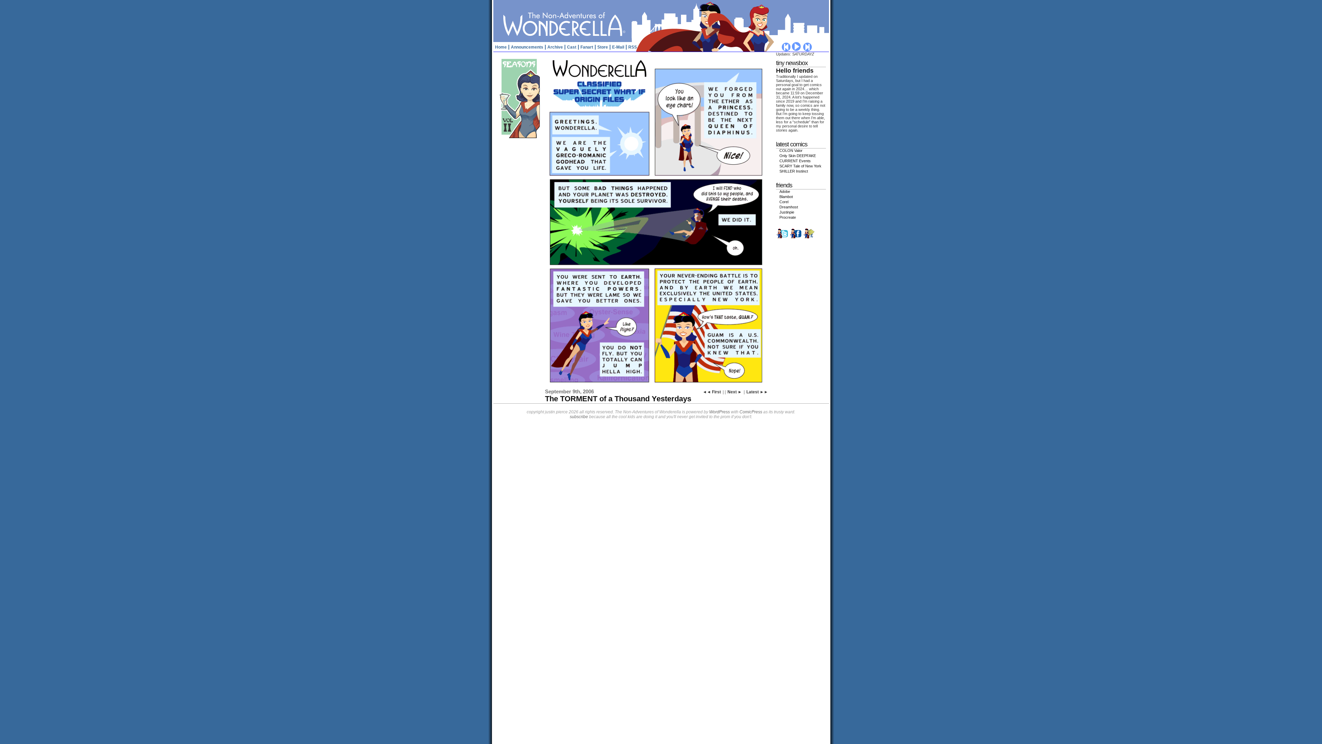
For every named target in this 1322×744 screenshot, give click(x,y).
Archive (555, 47)
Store (602, 47)
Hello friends (795, 70)
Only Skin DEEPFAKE (797, 156)
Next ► (734, 392)
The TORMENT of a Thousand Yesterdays (618, 398)
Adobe (784, 191)
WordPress (719, 412)
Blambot (786, 197)
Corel (783, 202)
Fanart (586, 47)
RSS (632, 47)
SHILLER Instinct (793, 171)
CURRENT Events (795, 161)
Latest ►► (757, 392)
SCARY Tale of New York (800, 166)
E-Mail (618, 47)
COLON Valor (790, 150)
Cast (571, 47)
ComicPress (750, 412)
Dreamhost (788, 207)
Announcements (527, 47)
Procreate (787, 217)
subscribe (579, 416)
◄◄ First (712, 392)
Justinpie (786, 212)
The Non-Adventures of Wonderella (662, 20)
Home (501, 47)
